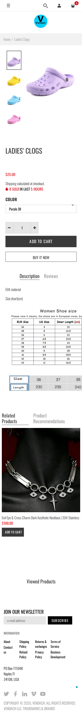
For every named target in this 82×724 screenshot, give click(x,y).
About (7, 641)
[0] (73, 5)
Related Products (9, 418)
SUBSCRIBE (60, 620)
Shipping (10, 183)
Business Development (58, 654)
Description (29, 276)
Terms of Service (56, 644)
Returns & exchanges (41, 644)
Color (11, 199)
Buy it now (41, 257)
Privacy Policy (39, 654)
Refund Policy (23, 654)
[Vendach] (41, 22)
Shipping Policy (24, 644)
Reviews (51, 276)
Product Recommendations (49, 418)
